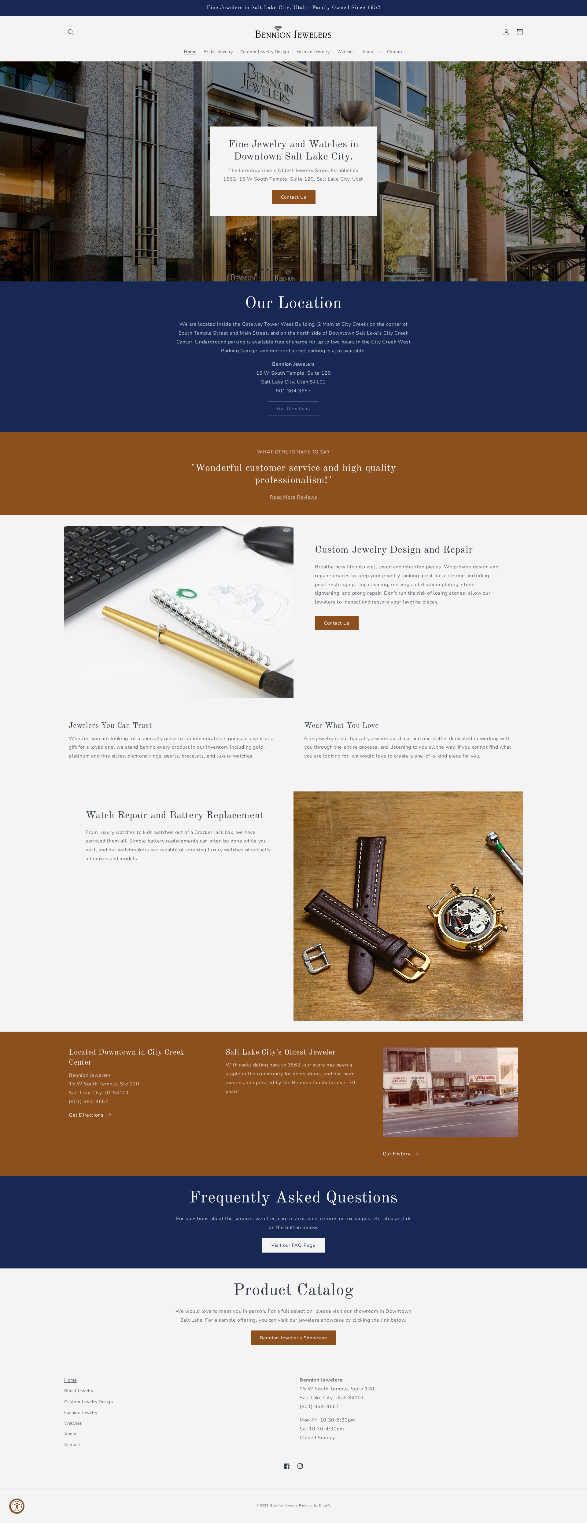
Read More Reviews (293, 497)
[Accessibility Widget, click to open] (16, 1506)
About (70, 1434)
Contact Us (293, 197)
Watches (73, 1423)
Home (70, 1380)
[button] (71, 32)
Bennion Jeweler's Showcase (293, 1338)
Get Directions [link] (293, 409)
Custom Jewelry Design (88, 1402)
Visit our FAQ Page (293, 1245)
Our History (397, 1154)
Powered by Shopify (315, 1505)
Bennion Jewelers (284, 1505)
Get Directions (86, 1115)
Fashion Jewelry (81, 1412)
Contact (72, 1445)
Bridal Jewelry (78, 1391)
